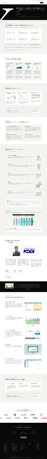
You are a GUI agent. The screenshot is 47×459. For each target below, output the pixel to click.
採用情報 (37, 0)
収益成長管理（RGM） (14, 448)
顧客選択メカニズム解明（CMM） (14, 444)
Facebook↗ (38, 457)
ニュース (30, 0)
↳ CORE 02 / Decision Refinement (6, 447)
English (42, 0)
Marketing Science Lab (22, 447)
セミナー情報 (21, 446)
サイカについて (33, 0)
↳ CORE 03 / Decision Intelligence (6, 449)
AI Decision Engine (24, 2)
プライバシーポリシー (23, 457)
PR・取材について (39, 448)
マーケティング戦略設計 (14, 450)
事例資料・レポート (22, 444)
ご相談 (41, 2)
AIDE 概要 (5, 444)
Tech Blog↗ (21, 448)
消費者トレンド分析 (14, 449)
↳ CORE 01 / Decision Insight (5, 445)
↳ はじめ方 (5, 452)
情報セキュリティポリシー (30, 457)
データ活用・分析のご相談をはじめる (34, 112)
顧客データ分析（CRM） (15, 447)
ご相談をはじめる (23, 437)
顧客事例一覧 (29, 444)
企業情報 (40, 0)
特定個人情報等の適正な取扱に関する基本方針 (16, 457)
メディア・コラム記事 (22, 445)
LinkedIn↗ (42, 457)
